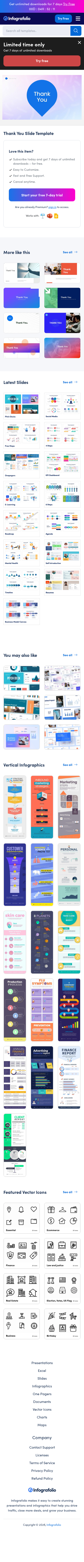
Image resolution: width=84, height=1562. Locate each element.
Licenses (42, 1454)
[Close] (79, 42)
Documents (42, 1401)
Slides (42, 1378)
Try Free (63, 18)
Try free (42, 60)
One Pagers (42, 1393)
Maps (42, 1424)
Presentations (42, 1362)
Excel (42, 1370)
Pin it (5, 80)
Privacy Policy (42, 1470)
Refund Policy (42, 1478)
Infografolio (54, 1524)
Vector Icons (42, 1409)
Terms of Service (42, 1462)
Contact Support (42, 1447)
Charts (42, 1417)
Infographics (42, 1386)
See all (67, 252)
